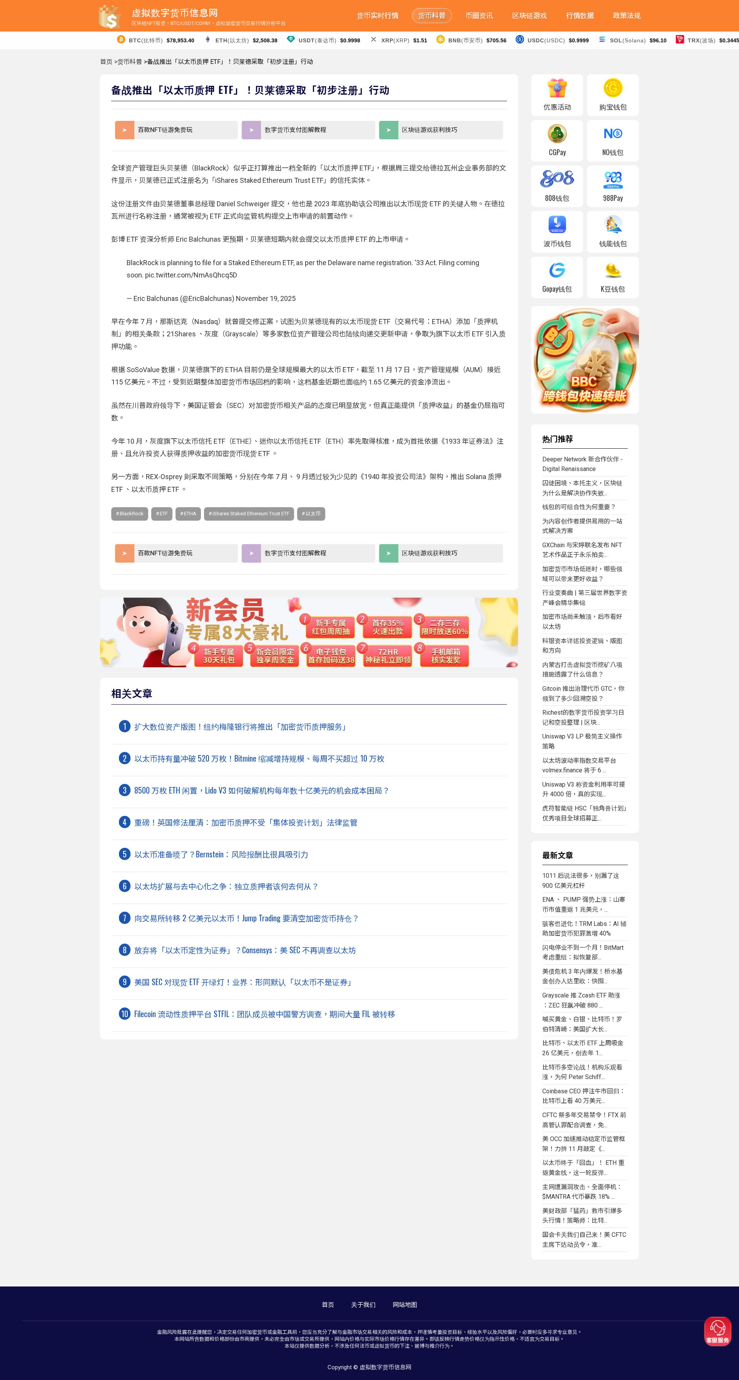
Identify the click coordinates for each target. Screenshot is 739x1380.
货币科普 (432, 16)
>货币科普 (128, 61)
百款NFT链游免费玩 (165, 130)
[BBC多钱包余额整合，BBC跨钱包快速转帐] (585, 411)
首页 (106, 61)
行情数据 (580, 16)
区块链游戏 (529, 16)
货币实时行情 (377, 16)
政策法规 (627, 16)
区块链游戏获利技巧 (429, 130)
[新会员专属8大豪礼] (309, 665)
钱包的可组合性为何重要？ (579, 507)
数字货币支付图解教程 (295, 130)
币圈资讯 (479, 16)
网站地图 (405, 1304)
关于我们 (363, 1304)
